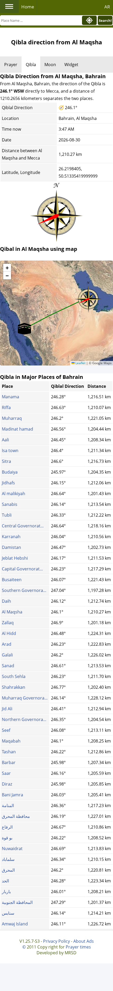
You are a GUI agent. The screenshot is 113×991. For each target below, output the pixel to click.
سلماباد (8, 859)
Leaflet (80, 363)
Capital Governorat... (22, 569)
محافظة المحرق (16, 816)
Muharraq (12, 418)
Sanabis (9, 504)
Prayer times (78, 947)
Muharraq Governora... (25, 698)
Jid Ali (7, 709)
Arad (6, 644)
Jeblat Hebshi (15, 558)
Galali (7, 655)
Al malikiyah (13, 493)
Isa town (10, 450)
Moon (50, 64)
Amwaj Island (15, 924)
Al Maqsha (12, 612)
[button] (88, 297)
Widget (71, 64)
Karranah (11, 536)
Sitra (6, 461)
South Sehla (13, 676)
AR (107, 7)
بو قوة (7, 838)
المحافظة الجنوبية (17, 902)
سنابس (8, 913)
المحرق (8, 870)
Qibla (31, 64)
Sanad (8, 666)
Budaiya (10, 472)
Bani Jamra (12, 795)
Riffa (6, 407)
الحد (5, 881)
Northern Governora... (24, 719)
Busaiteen (12, 579)
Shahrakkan (13, 687)
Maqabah (11, 741)
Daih (6, 601)
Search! (105, 20)
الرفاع (7, 827)
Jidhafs (8, 483)
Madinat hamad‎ (17, 429)
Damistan (11, 547)
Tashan (9, 752)
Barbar (9, 762)
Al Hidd (9, 633)
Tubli (7, 515)
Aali (5, 440)
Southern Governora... (24, 590)
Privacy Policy (56, 941)
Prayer (10, 64)
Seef (6, 730)
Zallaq (8, 623)
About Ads (83, 941)
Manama (10, 397)
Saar (6, 773)
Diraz (7, 784)
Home (27, 7)
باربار (6, 891)
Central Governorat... (23, 526)
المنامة (8, 805)
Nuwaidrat (12, 848)
